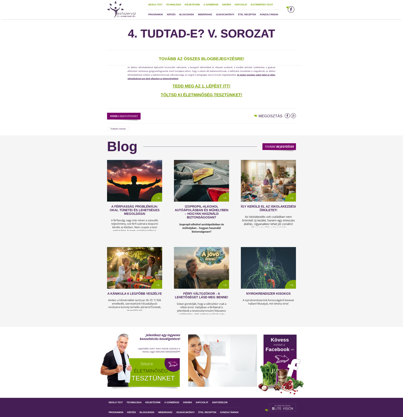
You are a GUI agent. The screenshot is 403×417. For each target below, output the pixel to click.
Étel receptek (247, 14)
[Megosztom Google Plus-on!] (293, 115)
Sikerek (226, 4)
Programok (155, 14)
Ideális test (155, 4)
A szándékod (211, 4)
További (279, 146)
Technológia (173, 4)
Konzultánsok (269, 14)
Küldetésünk (192, 4)
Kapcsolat (241, 4)
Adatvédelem (219, 402)
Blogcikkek (186, 14)
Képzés (171, 14)
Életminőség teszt (262, 4)
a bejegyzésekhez (124, 116)
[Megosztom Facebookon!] (287, 115)
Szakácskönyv (225, 14)
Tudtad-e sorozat (118, 128)
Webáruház (205, 14)
